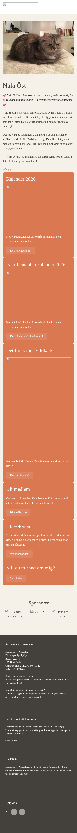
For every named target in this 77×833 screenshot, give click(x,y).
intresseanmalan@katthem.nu (52, 693)
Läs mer (19, 733)
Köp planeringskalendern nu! (26, 336)
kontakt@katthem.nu (23, 676)
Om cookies (11, 740)
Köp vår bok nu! (19, 475)
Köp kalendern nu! (20, 250)
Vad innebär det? (19, 553)
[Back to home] (20, 7)
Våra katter (16, 578)
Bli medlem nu (18, 512)
